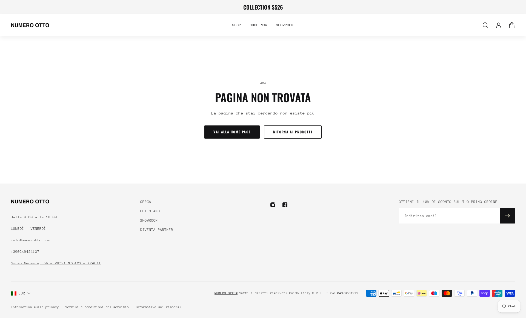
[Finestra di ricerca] (485, 25)
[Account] (498, 25)
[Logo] (30, 25)
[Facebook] (285, 205)
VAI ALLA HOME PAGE (232, 131)
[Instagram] (273, 205)
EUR (22, 293)
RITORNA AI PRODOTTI (292, 131)
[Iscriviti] (507, 216)
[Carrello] (511, 25)
